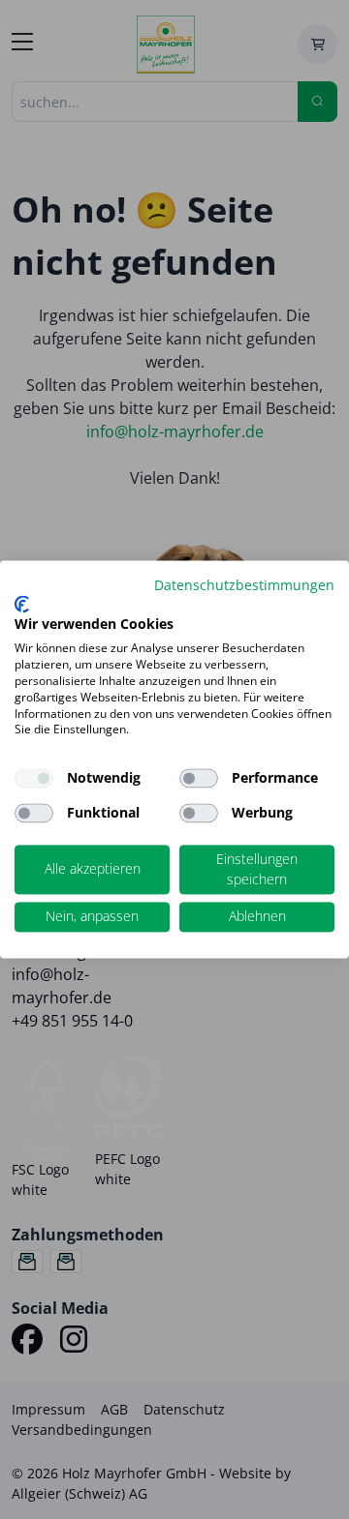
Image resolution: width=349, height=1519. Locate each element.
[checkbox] (198, 779)
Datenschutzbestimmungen (244, 585)
